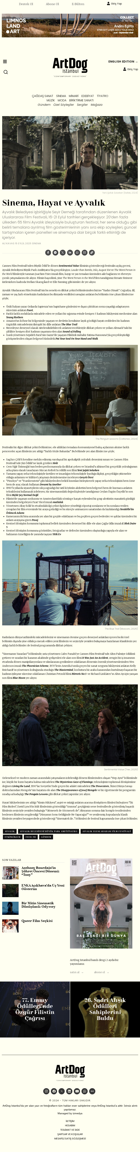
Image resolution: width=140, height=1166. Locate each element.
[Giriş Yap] (108, 3)
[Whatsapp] (77, 253)
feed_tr (31, 837)
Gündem (46, 837)
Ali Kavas (8, 243)
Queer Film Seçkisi (37, 921)
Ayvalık (10, 831)
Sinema (36, 243)
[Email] (85, 253)
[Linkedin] (70, 253)
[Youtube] (77, 1091)
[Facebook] (48, 253)
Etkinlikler (13, 837)
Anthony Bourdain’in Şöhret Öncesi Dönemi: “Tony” (40, 872)
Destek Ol (26, 4)
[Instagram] (46, 1091)
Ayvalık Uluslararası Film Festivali (106, 831)
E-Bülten (78, 4)
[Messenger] (55, 253)
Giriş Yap (116, 3)
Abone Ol (52, 4)
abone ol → (101, 972)
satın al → (77, 972)
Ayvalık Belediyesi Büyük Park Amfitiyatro (48, 831)
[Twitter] (63, 253)
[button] (6, 72)
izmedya (77, 1113)
